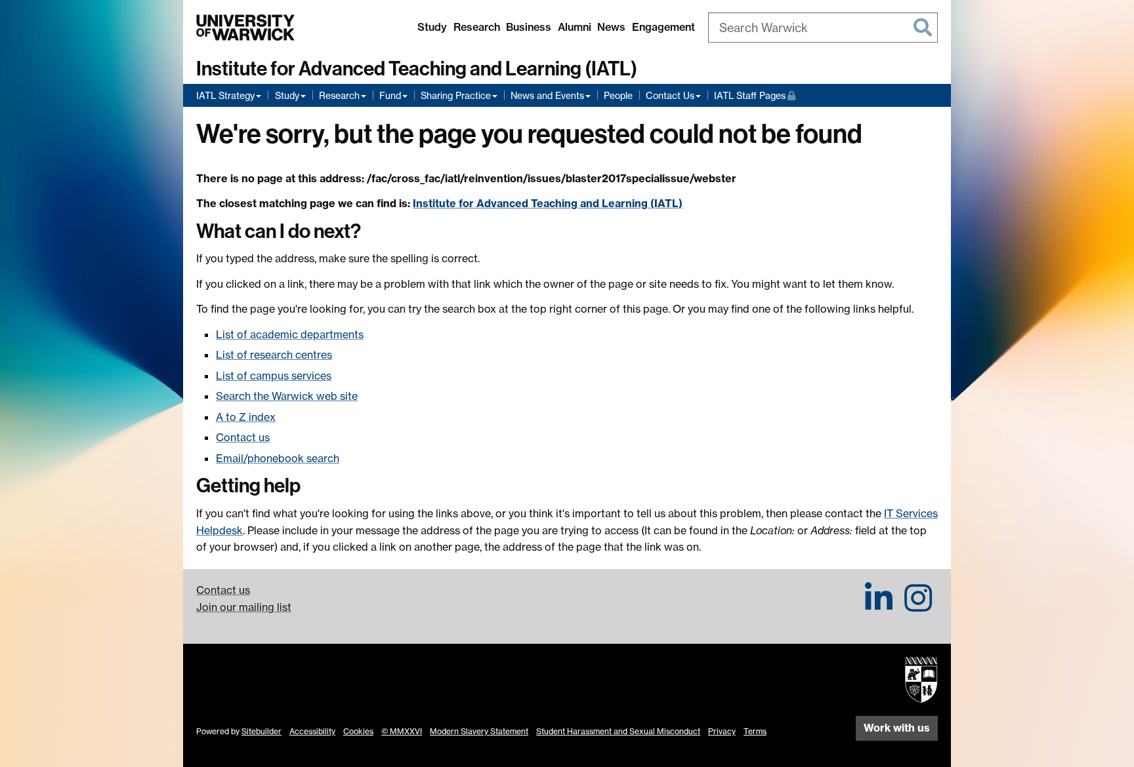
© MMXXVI (401, 731)
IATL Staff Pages (754, 95)
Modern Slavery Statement (479, 731)
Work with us (897, 727)
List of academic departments (290, 334)
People (618, 95)
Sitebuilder (262, 731)
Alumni (574, 26)
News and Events (547, 95)
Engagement (663, 26)
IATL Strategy (225, 95)
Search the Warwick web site (287, 396)
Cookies (358, 731)
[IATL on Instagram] (918, 605)
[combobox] (823, 27)
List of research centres (274, 354)
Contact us (243, 437)
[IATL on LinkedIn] (878, 605)
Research (476, 26)
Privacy (722, 731)
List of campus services (273, 375)
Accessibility (312, 731)
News (611, 26)
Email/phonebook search (277, 458)
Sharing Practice (456, 95)
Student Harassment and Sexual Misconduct (618, 731)
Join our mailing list (243, 607)
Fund (390, 95)
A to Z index (246, 416)
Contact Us (670, 95)
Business (528, 26)
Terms (755, 731)
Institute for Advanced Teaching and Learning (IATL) (416, 69)
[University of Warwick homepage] (245, 27)
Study (432, 26)
